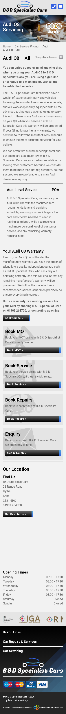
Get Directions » (15, 514)
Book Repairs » (16, 419)
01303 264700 (16, 310)
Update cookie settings (16, 700)
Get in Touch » (16, 453)
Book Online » (14, 318)
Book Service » (16, 384)
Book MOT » (15, 350)
